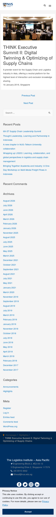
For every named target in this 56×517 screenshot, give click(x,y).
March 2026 (8, 218)
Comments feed (10, 421)
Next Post (28, 102)
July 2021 (7, 278)
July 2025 (7, 241)
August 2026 (9, 200)
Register (7, 408)
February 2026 (10, 223)
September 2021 (11, 269)
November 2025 (10, 232)
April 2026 (8, 214)
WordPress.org (10, 426)
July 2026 (7, 205)
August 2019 (9, 305)
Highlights (7, 391)
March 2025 (8, 255)
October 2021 (9, 264)
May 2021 (7, 282)
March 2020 (8, 292)
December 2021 (10, 260)
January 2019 (9, 324)
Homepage (11, 434)
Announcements (10, 386)
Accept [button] (28, 511)
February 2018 (10, 360)
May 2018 (7, 346)
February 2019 (10, 319)
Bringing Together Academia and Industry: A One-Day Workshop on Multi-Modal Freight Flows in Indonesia (26, 169)
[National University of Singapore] (8, 4)
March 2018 (8, 356)
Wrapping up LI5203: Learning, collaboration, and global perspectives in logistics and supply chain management (26, 157)
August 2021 (9, 273)
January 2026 (9, 228)
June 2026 (8, 209)
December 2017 (10, 365)
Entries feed (8, 417)
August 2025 (9, 237)
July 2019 (7, 310)
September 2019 (11, 301)
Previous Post (28, 95)
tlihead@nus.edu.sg (22, 474)
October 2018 (9, 333)
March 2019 (8, 314)
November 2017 (10, 369)
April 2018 (8, 351)
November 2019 (10, 296)
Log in (6, 412)
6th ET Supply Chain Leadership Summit (22, 131)
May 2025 (7, 251)
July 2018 (7, 337)
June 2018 (8, 342)
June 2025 (8, 246)
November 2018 (10, 328)
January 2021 (9, 287)
